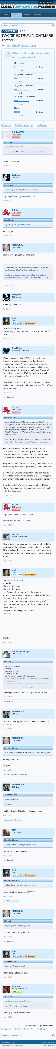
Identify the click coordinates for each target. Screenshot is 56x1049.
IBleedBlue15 (18, 711)
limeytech (16, 295)
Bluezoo (16, 986)
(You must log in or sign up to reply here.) (40, 1026)
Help (53, 1042)
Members (37, 15)
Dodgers (16, 15)
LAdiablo (16, 175)
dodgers (25, 45)
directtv (16, 45)
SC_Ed (15, 210)
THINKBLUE (17, 245)
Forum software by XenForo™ (12, 1046)
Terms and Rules (49, 1046)
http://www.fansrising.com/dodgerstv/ (19, 514)
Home (6, 15)
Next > (43, 125)
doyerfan (16, 534)
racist (34, 45)
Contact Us (46, 1042)
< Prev (4, 125)
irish (14, 318)
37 (38, 125)
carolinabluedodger (21, 651)
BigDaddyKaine (16, 774)
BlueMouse (17, 348)
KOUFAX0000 (18, 132)
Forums (27, 15)
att (9, 45)
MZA (14, 830)
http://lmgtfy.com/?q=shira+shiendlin (19, 196)
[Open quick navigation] (53, 25)
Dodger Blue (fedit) (8, 1042)
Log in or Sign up (45, 2)
